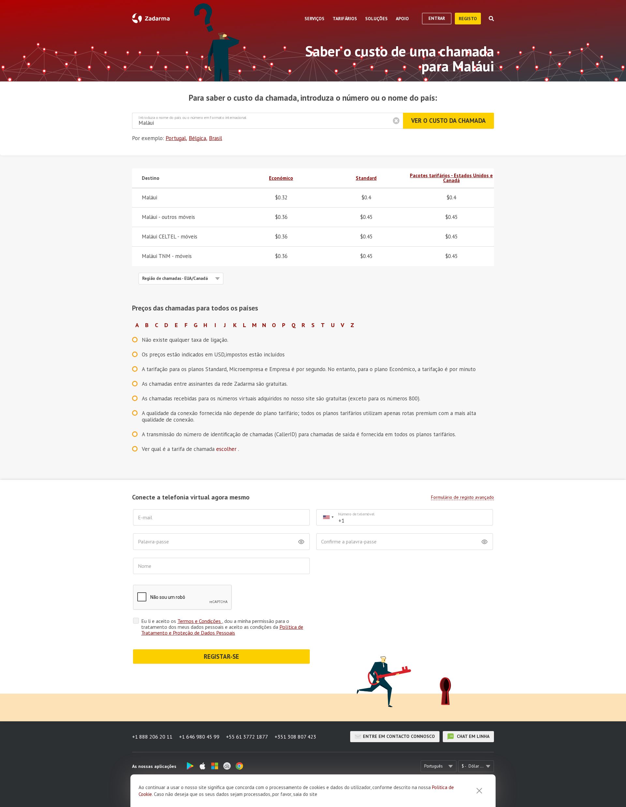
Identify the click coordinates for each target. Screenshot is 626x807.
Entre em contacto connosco (399, 736)
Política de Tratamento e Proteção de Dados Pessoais (222, 630)
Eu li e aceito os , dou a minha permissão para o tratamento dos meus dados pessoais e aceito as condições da (222, 627)
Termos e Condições (199, 621)
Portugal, (176, 138)
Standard (366, 178)
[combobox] (327, 517)
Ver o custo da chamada (448, 120)
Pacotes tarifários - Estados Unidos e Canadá (451, 177)
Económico (281, 178)
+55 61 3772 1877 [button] (247, 736)
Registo (468, 19)
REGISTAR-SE (221, 656)
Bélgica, (198, 138)
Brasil (215, 138)
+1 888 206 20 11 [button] (152, 736)
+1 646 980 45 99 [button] (199, 736)
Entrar (436, 18)
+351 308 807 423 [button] (295, 736)
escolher (227, 449)
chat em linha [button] (472, 736)
